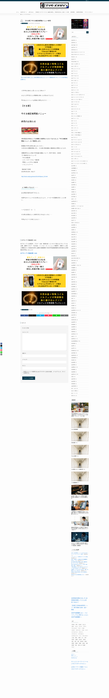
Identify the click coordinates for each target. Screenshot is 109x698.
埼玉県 (75, 210)
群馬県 (73, 643)
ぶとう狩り (75, 66)
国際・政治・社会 (76, 208)
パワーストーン (74, 633)
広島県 (74, 255)
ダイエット (75, 118)
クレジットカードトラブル (78, 97)
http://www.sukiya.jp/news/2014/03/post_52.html (34, 176)
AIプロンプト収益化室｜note (28, 253)
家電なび (75, 232)
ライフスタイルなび (24, 23)
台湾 (85, 637)
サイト (24, 365)
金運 (74, 360)
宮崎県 (74, 227)
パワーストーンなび (77, 139)
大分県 (74, 213)
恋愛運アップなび (77, 265)
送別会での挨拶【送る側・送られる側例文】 (79, 572)
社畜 (74, 317)
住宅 (74, 175)
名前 (24, 353)
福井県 (74, 322)
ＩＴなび (75, 388)
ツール (74, 120)
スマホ (83, 630)
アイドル (75, 73)
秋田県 (74, 329)
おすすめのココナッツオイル (78, 54)
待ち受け (75, 260)
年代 (74, 253)
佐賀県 (74, 177)
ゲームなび (75, 104)
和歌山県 (75, 201)
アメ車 (83, 628)
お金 (74, 59)
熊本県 (74, 296)
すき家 (31, 309)
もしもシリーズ (76, 68)
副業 (74, 187)
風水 (76, 645)
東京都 (75, 281)
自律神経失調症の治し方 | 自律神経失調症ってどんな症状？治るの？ (79, 600)
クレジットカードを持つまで (78, 94)
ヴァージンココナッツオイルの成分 (80, 163)
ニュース (75, 130)
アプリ (79, 628)
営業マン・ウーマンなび (78, 206)
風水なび (75, 374)
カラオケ (75, 87)
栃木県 (74, 284)
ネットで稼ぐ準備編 (77, 132)
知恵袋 (75, 312)
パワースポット (80, 633)
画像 (74, 305)
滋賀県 (74, 291)
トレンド (75, 125)
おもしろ (84, 624)
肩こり (74, 336)
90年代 (75, 42)
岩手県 (74, 248)
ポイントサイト (76, 149)
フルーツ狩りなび (76, 144)
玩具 (74, 303)
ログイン (72, 654)
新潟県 (74, 274)
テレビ (75, 123)
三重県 (74, 165)
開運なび (75, 367)
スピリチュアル (76, 108)
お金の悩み (75, 61)
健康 (74, 182)
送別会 (83, 643)
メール (24, 359)
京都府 (74, 170)
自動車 (76, 643)
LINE (76, 624)
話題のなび (75, 350)
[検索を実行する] (87, 32)
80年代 (75, 40)
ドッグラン (75, 127)
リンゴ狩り (75, 158)
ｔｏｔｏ (75, 393)
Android (73, 624)
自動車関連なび (76, 341)
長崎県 (74, 362)
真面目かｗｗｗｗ (76, 310)
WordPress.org (74, 657)
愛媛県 (74, 267)
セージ (75, 113)
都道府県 (75, 357)
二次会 (73, 637)
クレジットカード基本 (77, 99)
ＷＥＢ (75, 395)
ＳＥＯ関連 (75, 390)
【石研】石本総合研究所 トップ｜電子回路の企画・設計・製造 (79, 607)
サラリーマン (78, 630)
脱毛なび (75, 338)
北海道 (74, 194)
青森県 (74, 369)
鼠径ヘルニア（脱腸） (82, 645)
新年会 (84, 639)
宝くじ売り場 (76, 222)
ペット (75, 146)
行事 (74, 348)
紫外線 (74, 331)
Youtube (80, 624)
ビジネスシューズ (75, 635)
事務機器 (75, 168)
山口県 (74, 236)
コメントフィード (74, 656)
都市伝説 (75, 355)
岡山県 (74, 246)
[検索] (88, 0)
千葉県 (74, 196)
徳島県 (74, 262)
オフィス (75, 85)
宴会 (74, 229)
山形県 (74, 239)
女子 (74, 220)
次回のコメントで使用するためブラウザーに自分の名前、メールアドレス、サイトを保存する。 (44, 372)
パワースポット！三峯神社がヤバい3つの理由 (79, 556)
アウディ (84, 626)
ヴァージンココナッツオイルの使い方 (80, 161)
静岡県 (74, 371)
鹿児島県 (75, 386)
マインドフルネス (76, 153)
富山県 (74, 234)
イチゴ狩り (75, 80)
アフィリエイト (74, 628)
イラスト (75, 82)
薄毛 (74, 345)
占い (74, 198)
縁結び (86, 641)
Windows (75, 49)
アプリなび (75, 75)
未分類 (75, 277)
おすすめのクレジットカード (78, 52)
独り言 (74, 300)
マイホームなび (76, 151)
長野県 (74, 364)
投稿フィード (73, 655)
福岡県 (74, 324)
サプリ (74, 106)
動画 (74, 191)
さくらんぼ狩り (76, 63)
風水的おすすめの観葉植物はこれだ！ (78, 574)
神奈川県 (75, 319)
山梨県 (75, 241)
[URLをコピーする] (64, 315)
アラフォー (75, 78)
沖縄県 (74, 286)
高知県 (74, 381)
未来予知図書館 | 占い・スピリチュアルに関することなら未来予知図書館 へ (79, 615)
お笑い (75, 56)
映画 (72, 641)
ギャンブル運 (76, 92)
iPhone (75, 47)
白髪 (74, 307)
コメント (25, 332)
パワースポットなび (77, 142)
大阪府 (74, 215)
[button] (24, 315)
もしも (76, 626)
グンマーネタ (76, 101)
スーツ (75, 111)
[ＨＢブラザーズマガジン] (54, 5)
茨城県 (74, 343)
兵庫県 (74, 184)
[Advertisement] (80, 586)
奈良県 (74, 217)
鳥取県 (74, 383)
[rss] (86, 0)
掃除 (74, 272)
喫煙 (74, 203)
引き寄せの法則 (76, 258)
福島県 (74, 326)
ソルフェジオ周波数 (77, 116)
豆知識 (75, 352)
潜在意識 (75, 293)
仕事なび (75, 172)
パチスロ (75, 137)
